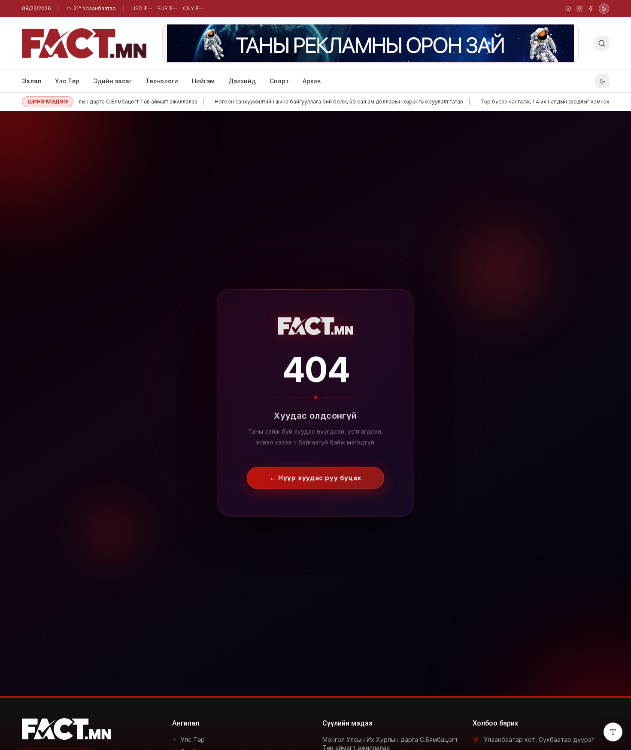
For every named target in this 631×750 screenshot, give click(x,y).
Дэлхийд (242, 81)
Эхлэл (31, 81)
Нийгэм (203, 81)
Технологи (162, 81)
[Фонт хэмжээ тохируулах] (613, 732)
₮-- (141, 8)
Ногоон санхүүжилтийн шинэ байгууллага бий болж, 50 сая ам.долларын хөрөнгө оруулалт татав (320, 101)
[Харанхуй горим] (604, 8)
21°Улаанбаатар (94, 8)
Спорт (279, 81)
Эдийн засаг (112, 81)
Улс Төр (67, 81)
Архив (312, 81)
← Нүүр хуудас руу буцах (315, 471)
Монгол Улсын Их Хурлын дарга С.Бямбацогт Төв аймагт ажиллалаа (91, 101)
